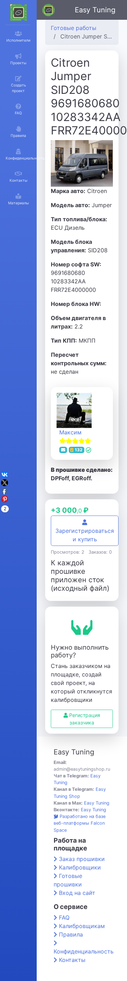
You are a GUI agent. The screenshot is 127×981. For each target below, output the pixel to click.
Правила (71, 934)
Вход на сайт (77, 892)
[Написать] (63, 450)
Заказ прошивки (82, 858)
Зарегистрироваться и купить (84, 535)
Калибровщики (80, 867)
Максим (70, 432)
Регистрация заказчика (84, 719)
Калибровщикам (82, 925)
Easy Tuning (95, 10)
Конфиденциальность (84, 951)
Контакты (72, 959)
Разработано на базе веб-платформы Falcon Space (79, 823)
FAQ (64, 917)
